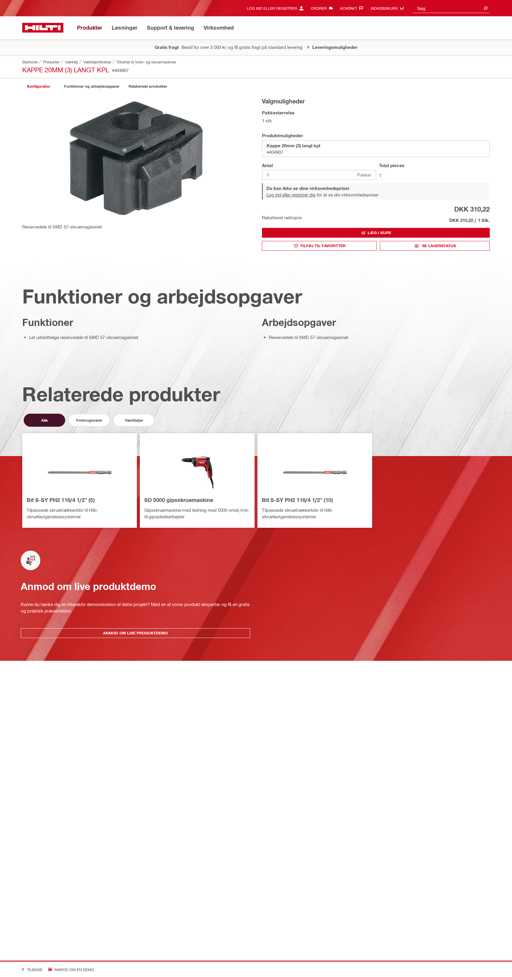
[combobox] (451, 8)
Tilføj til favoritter (322, 245)
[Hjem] (42, 28)
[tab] (38, 86)
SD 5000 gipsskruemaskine (178, 500)
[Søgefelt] (485, 8)
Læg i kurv (379, 232)
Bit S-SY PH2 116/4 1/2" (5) (61, 500)
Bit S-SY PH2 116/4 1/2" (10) (297, 500)
